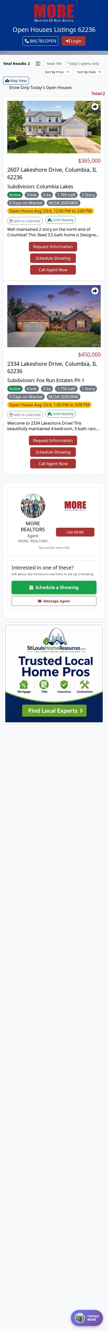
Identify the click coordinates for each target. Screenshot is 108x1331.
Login (75, 41)
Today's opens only (83, 63)
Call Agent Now (53, 270)
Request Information (53, 246)
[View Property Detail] (54, 126)
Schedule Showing (53, 258)
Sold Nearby (63, 219)
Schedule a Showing (56, 587)
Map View (18, 80)
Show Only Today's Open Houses (40, 87)
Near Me (54, 63)
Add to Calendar (27, 220)
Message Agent (55, 601)
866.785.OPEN (42, 41)
